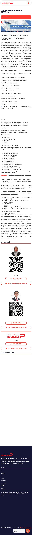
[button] (28, 3)
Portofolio (3, 483)
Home (2, 471)
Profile (2, 478)
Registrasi (3, 480)
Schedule (3, 476)
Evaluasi (3, 485)
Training (3, 473)
